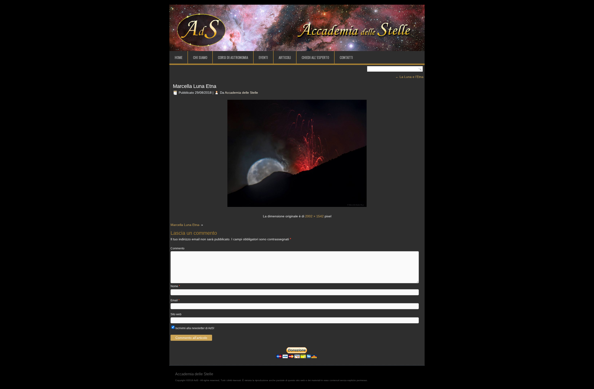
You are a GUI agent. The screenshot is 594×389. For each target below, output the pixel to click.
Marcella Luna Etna (194, 86)
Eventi (263, 57)
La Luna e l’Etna (409, 77)
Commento (177, 248)
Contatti (346, 57)
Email (175, 300)
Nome (175, 286)
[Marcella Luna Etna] (297, 207)
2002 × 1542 (314, 216)
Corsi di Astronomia (233, 57)
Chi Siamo (200, 57)
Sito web (176, 314)
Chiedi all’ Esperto (315, 57)
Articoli (285, 57)
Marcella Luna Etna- (185, 225)
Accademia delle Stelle (241, 92)
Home (178, 57)
